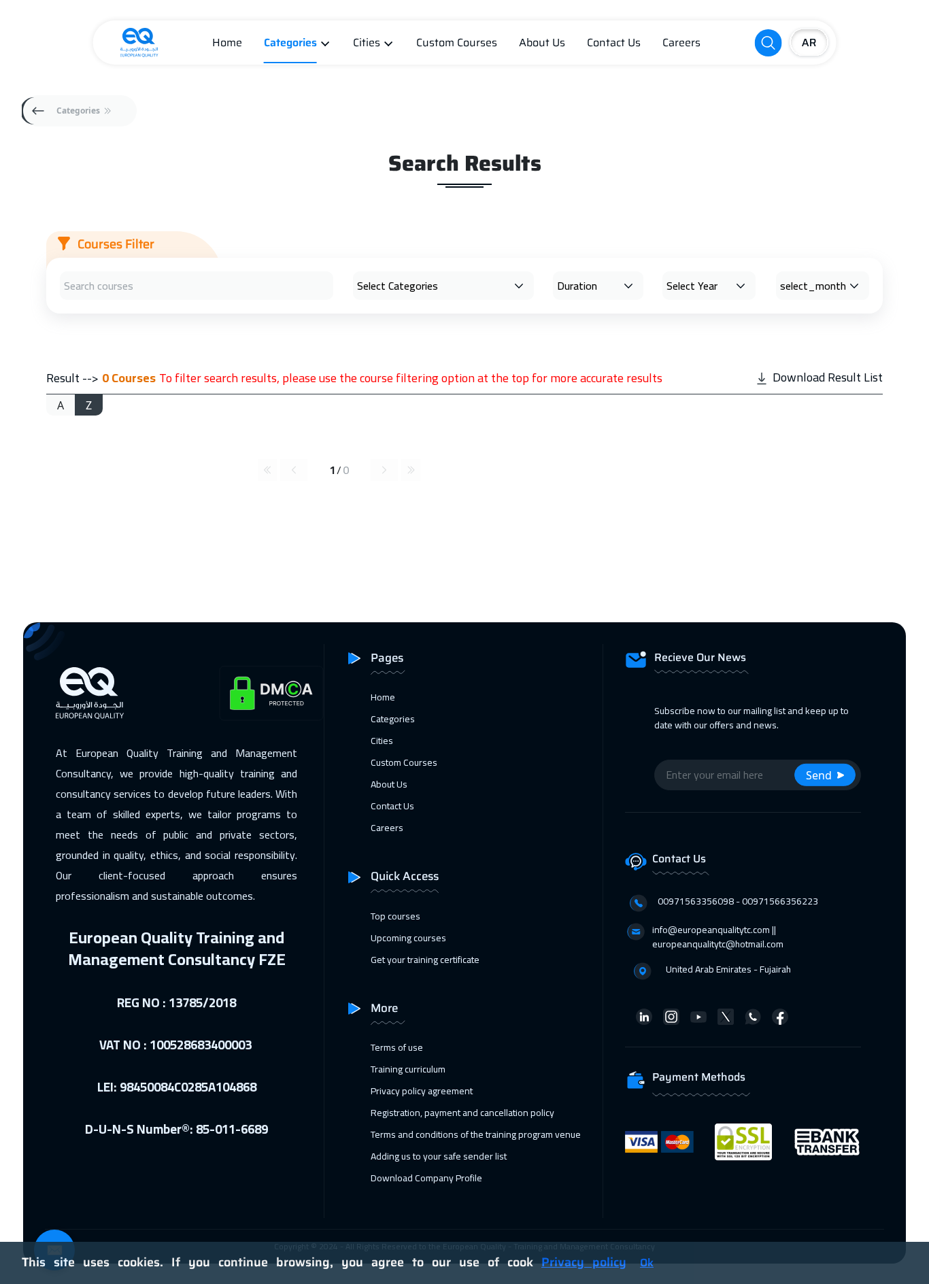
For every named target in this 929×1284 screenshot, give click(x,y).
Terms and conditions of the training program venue (476, 1134)
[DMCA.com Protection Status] (271, 693)
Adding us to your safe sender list (439, 1156)
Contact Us (614, 42)
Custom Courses (456, 42)
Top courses (395, 916)
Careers (681, 42)
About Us (542, 42)
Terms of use (397, 1047)
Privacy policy (583, 1262)
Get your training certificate (425, 959)
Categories (290, 42)
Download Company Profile (426, 1178)
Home (227, 42)
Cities (366, 42)
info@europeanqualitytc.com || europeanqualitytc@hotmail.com (717, 937)
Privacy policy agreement (422, 1091)
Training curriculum (408, 1069)
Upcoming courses (408, 938)
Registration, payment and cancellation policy (462, 1112)
